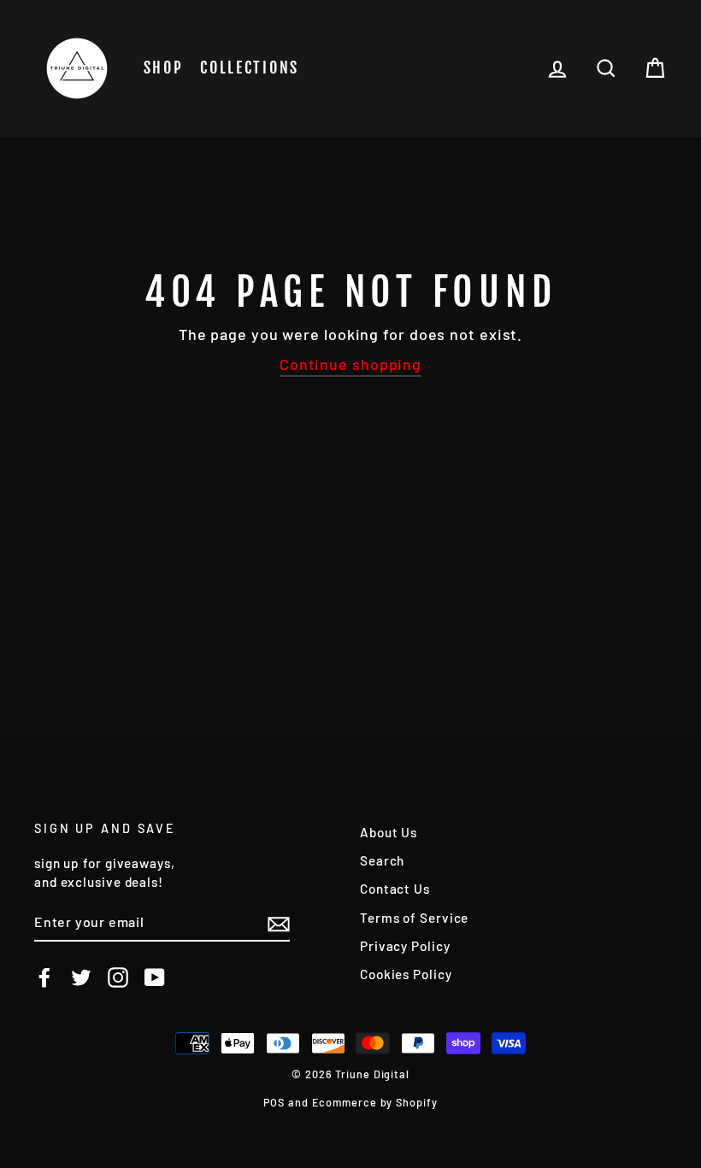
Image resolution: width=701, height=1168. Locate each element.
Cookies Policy (406, 974)
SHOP (164, 67)
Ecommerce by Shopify (375, 1102)
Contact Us (395, 888)
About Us (388, 832)
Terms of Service (414, 917)
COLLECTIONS (249, 67)
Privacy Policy (405, 946)
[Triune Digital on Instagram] (118, 977)
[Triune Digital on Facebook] (44, 977)
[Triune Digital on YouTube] (154, 977)
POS (274, 1102)
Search (382, 860)
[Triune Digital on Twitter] (81, 977)
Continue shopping (350, 364)
